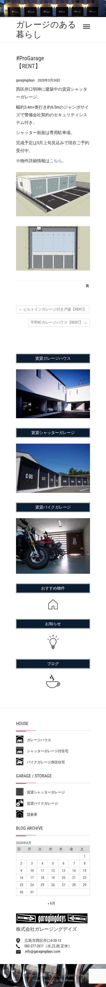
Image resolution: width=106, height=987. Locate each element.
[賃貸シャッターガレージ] (53, 447)
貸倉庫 (30, 814)
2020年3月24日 (49, 80)
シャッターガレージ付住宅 (45, 751)
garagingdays (25, 80)
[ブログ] (53, 681)
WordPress (66, 980)
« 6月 (51, 903)
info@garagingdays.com (40, 951)
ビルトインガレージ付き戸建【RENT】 (53, 309)
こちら (56, 160)
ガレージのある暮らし (46, 29)
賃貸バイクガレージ (40, 803)
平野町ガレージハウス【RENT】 (59, 322)
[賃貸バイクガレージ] (53, 521)
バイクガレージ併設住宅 (44, 762)
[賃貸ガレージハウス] (53, 372)
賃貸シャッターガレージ (44, 792)
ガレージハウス (37, 740)
